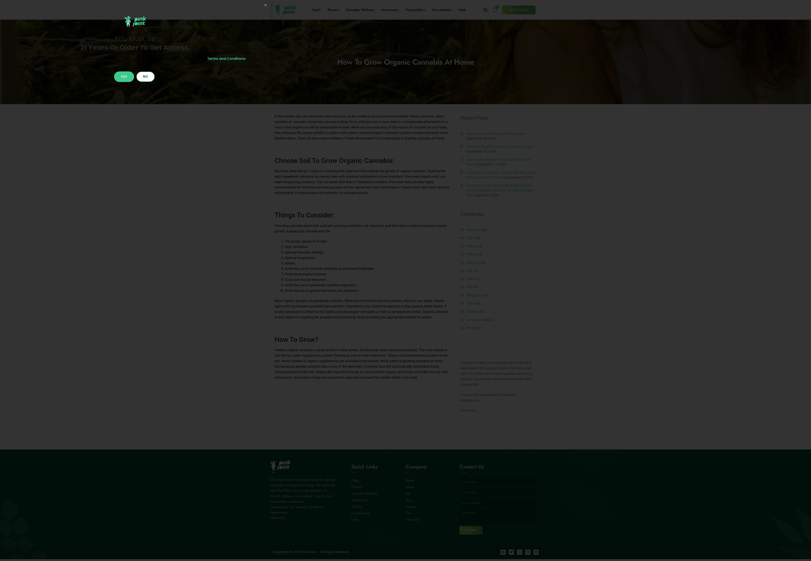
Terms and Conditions (226, 58)
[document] (405, 280)
